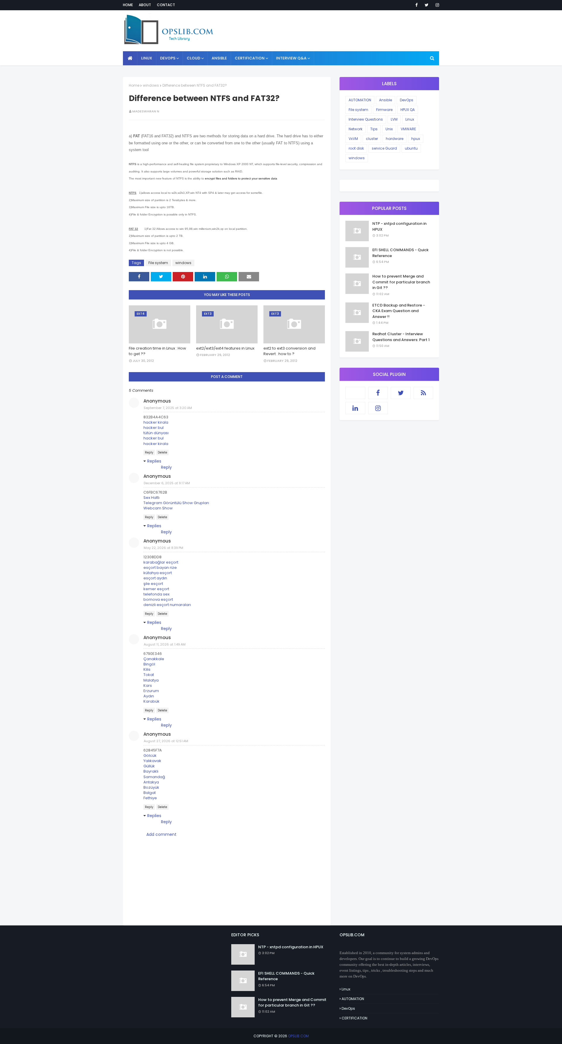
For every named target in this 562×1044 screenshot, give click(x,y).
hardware (394, 138)
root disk (356, 148)
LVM (394, 119)
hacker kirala (155, 422)
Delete (162, 452)
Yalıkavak (152, 761)
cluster (372, 138)
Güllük (149, 766)
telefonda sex (156, 594)
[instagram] (436, 5)
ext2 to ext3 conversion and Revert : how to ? (289, 351)
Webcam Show (158, 508)
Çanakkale (153, 659)
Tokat (148, 674)
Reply (149, 452)
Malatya (151, 680)
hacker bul (153, 427)
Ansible (385, 99)
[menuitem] (130, 58)
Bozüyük (151, 787)
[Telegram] (355, 393)
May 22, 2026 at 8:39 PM (163, 547)
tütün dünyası (156, 433)
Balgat (149, 792)
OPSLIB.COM (298, 1035)
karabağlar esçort (160, 562)
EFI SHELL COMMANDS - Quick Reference (400, 253)
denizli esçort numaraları (167, 604)
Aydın (148, 696)
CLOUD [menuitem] (193, 58)
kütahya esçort (157, 573)
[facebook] (416, 5)
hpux (415, 138)
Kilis (146, 669)
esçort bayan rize (160, 567)
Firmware (384, 109)
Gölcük (150, 755)
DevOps (406, 99)
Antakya (151, 782)
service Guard (384, 148)
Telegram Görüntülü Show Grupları (176, 503)
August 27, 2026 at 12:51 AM (166, 741)
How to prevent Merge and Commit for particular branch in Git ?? (401, 281)
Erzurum (151, 691)
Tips (374, 128)
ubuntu (411, 148)
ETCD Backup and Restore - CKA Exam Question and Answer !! (398, 310)
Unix (389, 128)
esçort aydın (155, 578)
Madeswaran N (145, 111)
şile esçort (153, 583)
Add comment (161, 834)
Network (355, 128)
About (145, 4)
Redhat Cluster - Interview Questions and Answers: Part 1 (401, 337)
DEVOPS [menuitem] (167, 58)
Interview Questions (366, 119)
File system (158, 262)
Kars (147, 685)
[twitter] (427, 5)
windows (151, 85)
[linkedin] (355, 408)
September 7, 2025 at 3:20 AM (168, 407)
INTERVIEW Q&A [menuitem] (291, 58)
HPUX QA (407, 109)
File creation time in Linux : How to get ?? (157, 351)
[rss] (424, 393)
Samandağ (154, 777)
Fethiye (150, 798)
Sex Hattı (151, 497)
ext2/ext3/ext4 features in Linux (225, 348)
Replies (154, 461)
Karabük (151, 701)
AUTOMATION (360, 99)
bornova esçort (158, 599)
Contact (166, 4)
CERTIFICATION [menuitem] (250, 58)
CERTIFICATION (354, 1018)
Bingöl (149, 664)
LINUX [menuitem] (146, 58)
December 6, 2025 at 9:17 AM (167, 483)
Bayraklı (150, 771)
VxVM (353, 138)
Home (128, 4)
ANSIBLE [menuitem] (219, 58)
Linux (409, 119)
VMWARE (408, 128)
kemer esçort (156, 589)
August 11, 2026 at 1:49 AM (165, 644)
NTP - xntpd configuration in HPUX (399, 226)
